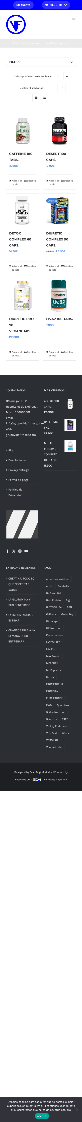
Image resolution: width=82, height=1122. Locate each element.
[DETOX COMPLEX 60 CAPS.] (22, 210)
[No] (77, 1109)
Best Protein (53, 600)
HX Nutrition (53, 628)
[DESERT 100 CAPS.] (59, 130)
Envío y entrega (18, 470)
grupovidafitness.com (21, 435)
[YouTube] (26, 551)
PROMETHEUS (54, 684)
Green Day (67, 614)
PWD (49, 705)
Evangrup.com (23, 779)
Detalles (31, 180)
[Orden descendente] (67, 76)
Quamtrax (63, 705)
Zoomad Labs (54, 747)
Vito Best (51, 733)
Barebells (63, 586)
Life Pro (50, 649)
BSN (69, 607)
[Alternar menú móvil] (74, 18)
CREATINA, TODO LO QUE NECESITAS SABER (21, 584)
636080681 (22, 412)
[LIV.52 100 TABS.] (59, 295)
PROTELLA (52, 691)
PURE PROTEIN (54, 698)
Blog (11, 450)
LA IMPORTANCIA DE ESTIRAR (21, 617)
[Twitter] (13, 551)
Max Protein (53, 656)
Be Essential (53, 593)
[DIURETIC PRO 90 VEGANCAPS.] (22, 295)
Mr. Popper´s (53, 670)
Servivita (51, 719)
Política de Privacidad (15, 492)
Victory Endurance (57, 726)
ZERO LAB (52, 740)
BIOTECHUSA (54, 607)
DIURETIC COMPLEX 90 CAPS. (57, 239)
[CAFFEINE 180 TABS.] (22, 130)
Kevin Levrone (54, 635)
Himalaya (52, 621)
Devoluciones (17, 460)
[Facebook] (7, 551)
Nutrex (50, 677)
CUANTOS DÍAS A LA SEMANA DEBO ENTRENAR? (21, 635)
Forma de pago (18, 480)
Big (68, 600)
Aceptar (42, 1116)
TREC (65, 719)
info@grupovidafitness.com (25, 423)
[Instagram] (19, 551)
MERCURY (52, 663)
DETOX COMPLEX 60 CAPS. (20, 239)
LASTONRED (53, 642)
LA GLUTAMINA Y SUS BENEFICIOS (19, 602)
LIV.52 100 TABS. (59, 319)
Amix (49, 586)
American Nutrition (57, 579)
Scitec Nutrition (55, 712)
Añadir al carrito (17, 182)
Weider (66, 733)
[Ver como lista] (44, 98)
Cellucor (51, 614)
